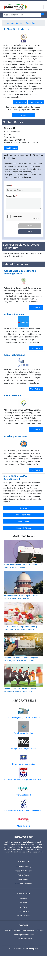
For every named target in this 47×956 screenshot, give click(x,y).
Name (9, 186)
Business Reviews (23, 915)
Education (30, 23)
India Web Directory (23, 867)
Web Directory (17, 23)
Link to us (23, 907)
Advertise (23, 903)
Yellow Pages (23, 875)
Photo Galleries (23, 879)
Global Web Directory (23, 871)
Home (6, 23)
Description (11, 196)
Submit (30, 232)
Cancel (30, 226)
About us (23, 898)
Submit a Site (23, 911)
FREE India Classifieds (23, 884)
